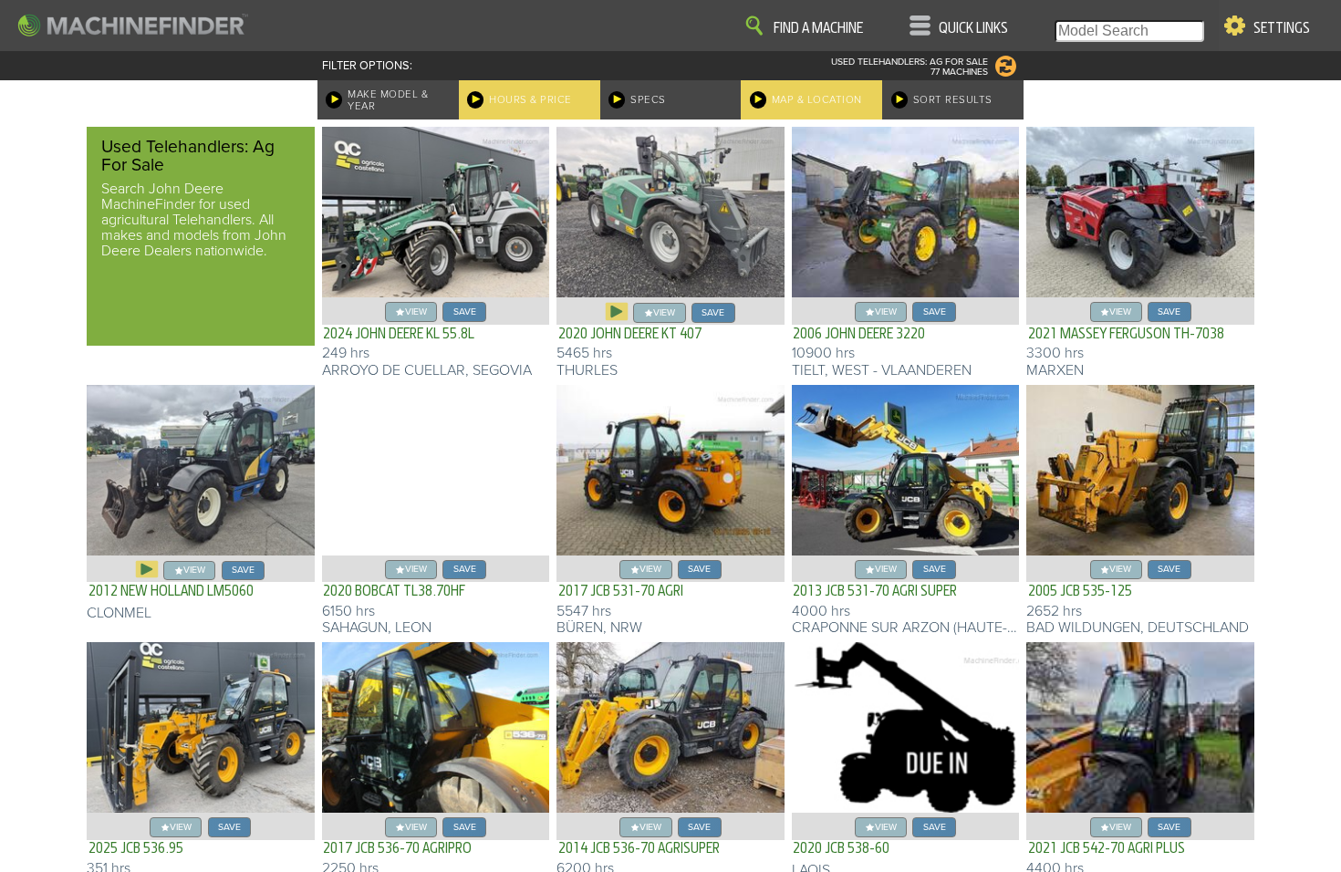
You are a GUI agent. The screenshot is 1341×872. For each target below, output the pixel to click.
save (464, 311)
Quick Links (973, 28)
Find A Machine (818, 28)
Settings (1281, 28)
